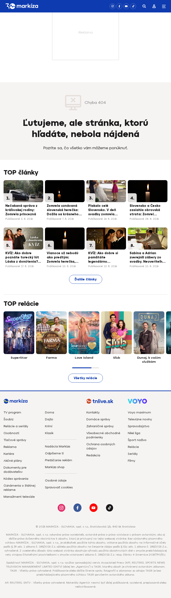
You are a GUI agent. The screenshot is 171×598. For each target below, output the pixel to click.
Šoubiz (8, 419)
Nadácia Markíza (57, 446)
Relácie (133, 447)
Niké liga (134, 433)
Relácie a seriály (16, 426)
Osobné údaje (56, 480)
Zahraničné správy (100, 426)
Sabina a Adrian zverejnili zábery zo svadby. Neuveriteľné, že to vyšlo (147, 258)
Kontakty (93, 412)
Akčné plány (13, 461)
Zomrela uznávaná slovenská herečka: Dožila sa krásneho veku (63, 210)
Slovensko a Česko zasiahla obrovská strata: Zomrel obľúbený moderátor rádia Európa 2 (147, 210)
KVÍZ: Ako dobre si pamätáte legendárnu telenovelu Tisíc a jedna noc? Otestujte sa (106, 258)
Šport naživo (137, 440)
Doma (49, 412)
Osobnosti (11, 433)
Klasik (49, 433)
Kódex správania (16, 479)
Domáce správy (98, 419)
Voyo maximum (139, 412)
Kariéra (9, 454)
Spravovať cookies (59, 487)
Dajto (49, 419)
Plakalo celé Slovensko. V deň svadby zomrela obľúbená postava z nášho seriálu (105, 210)
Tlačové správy (15, 440)
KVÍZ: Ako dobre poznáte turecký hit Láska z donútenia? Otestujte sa (22, 258)
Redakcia (93, 455)
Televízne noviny (140, 419)
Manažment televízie (19, 497)
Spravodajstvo (138, 426)
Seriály (133, 454)
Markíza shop (55, 467)
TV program (12, 412)
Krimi (48, 426)
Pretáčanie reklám (58, 460)
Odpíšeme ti (54, 453)
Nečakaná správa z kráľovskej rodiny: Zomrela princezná (21, 210)
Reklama (10, 447)
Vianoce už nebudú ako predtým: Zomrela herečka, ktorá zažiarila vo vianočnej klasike (62, 258)
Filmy (131, 461)
